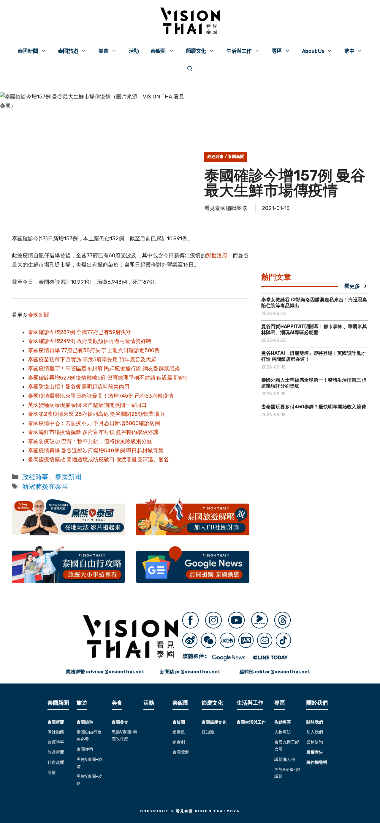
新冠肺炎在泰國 (45, 486)
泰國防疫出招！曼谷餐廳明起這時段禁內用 (78, 386)
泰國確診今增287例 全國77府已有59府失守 (80, 332)
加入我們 (314, 732)
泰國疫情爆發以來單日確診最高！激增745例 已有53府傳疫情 (100, 396)
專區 (277, 50)
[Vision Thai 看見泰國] (190, 21)
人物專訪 (282, 732)
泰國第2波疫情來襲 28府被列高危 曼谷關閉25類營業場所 (96, 414)
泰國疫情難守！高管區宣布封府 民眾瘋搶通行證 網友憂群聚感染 (104, 368)
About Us (313, 50)
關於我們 (314, 722)
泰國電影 (180, 752)
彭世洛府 (216, 255)
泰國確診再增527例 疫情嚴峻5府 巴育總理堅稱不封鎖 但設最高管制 (108, 377)
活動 (134, 50)
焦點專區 (282, 722)
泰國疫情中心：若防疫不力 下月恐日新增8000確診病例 (94, 423)
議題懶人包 (284, 759)
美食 (103, 50)
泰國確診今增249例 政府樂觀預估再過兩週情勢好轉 (89, 341)
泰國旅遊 (68, 50)
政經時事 (215, 156)
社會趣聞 (56, 762)
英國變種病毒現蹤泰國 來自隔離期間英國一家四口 (87, 405)
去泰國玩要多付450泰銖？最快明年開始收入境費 (313, 407)
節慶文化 (196, 50)
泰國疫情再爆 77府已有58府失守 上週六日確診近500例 (94, 350)
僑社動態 (56, 732)
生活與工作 (238, 50)
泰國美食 (120, 722)
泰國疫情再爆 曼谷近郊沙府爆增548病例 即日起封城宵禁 (96, 450)
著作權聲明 (316, 762)
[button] (190, 68)
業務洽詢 (314, 742)
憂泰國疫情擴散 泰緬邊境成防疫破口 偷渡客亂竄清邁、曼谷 (98, 459)
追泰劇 (178, 742)
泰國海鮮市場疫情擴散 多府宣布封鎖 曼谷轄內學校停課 (93, 432)
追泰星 (178, 732)
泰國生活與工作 (251, 722)
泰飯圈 (158, 50)
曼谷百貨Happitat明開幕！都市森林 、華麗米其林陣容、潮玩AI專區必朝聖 (314, 329)
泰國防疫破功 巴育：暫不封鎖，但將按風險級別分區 (90, 441)
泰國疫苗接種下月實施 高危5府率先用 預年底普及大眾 (92, 359)
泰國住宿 (85, 749)
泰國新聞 (28, 50)
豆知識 (208, 732)
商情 (52, 772)
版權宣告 (314, 752)
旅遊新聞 (56, 752)
